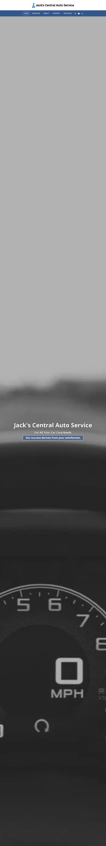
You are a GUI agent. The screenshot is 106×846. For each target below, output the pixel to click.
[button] (75, 13)
